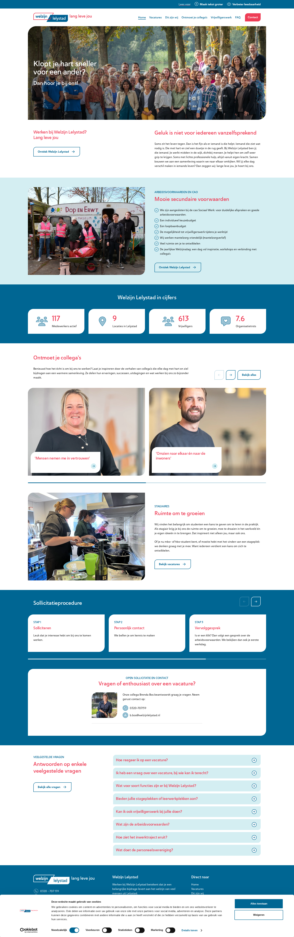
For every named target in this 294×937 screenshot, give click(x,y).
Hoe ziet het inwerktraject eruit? (141, 837)
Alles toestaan (258, 903)
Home (142, 17)
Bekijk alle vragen (49, 787)
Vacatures (155, 17)
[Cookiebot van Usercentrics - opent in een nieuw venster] (29, 930)
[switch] (107, 930)
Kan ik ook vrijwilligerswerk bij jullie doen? (149, 811)
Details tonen (189, 930)
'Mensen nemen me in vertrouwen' (62, 458)
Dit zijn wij (171, 17)
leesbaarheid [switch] (246, 4)
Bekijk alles (249, 375)
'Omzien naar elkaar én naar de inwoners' (180, 456)
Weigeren (258, 914)
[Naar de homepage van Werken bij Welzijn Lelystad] (63, 17)
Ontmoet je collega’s (194, 17)
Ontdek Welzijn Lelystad (53, 151)
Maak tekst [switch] (211, 4)
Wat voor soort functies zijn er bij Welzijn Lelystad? (156, 785)
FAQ (238, 17)
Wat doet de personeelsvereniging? (144, 850)
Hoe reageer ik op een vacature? (142, 760)
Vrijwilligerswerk (221, 17)
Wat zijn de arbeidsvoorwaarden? (142, 824)
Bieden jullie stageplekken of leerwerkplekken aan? (157, 798)
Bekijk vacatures (169, 564)
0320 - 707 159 (49, 891)
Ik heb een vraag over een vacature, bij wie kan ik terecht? (162, 772)
